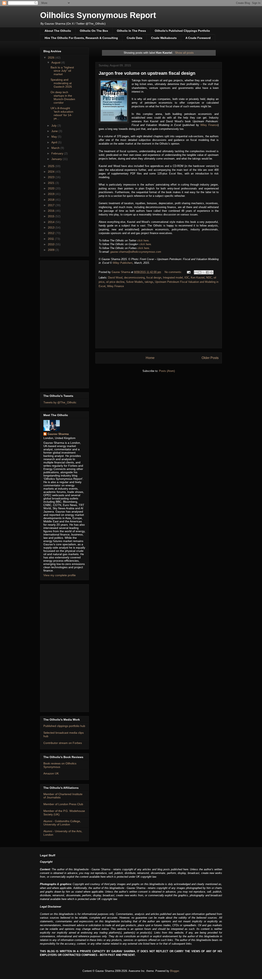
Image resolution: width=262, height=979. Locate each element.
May (54, 136)
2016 (51, 210)
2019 (51, 194)
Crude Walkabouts (164, 38)
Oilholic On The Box (94, 30)
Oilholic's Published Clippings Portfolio (182, 30)
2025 (51, 166)
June (55, 131)
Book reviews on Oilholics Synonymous (59, 765)
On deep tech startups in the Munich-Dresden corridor (63, 97)
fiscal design (153, 277)
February (57, 153)
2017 (51, 205)
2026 (51, 57)
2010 (51, 244)
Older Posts (210, 358)
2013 (51, 227)
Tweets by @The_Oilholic (59, 402)
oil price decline (115, 281)
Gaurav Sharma (58, 434)
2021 (51, 182)
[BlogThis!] (200, 272)
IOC (186, 277)
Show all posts (184, 52)
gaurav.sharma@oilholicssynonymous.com (135, 251)
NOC (209, 277)
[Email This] (196, 272)
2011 (51, 238)
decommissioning (134, 277)
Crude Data (134, 38)
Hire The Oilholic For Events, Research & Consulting (81, 38)
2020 (51, 188)
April (54, 142)
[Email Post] (188, 272)
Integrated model (173, 277)
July (54, 125)
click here (143, 240)
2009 (51, 249)
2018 (51, 199)
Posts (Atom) (167, 370)
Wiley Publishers (123, 262)
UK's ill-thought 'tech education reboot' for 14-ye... (62, 113)
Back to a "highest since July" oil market (62, 71)
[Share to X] (204, 272)
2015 (51, 216)
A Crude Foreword (198, 38)
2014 (51, 222)
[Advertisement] (158, 319)
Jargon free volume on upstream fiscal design (147, 73)
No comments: (174, 272)
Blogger (174, 970)
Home (150, 358)
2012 (51, 233)
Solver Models (134, 281)
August (56, 62)
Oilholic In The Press (131, 30)
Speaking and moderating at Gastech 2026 (61, 83)
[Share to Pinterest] (211, 272)
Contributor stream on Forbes (62, 743)
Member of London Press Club (63, 804)
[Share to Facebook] (208, 272)
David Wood (115, 277)
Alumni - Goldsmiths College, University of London (62, 822)
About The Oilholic (58, 30)
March (55, 147)
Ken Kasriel (197, 277)
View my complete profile (59, 575)
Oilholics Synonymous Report (98, 15)
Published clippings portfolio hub (64, 726)
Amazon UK (51, 773)
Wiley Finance (209, 125)
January (57, 159)
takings (149, 281)
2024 (51, 171)
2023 (51, 177)
